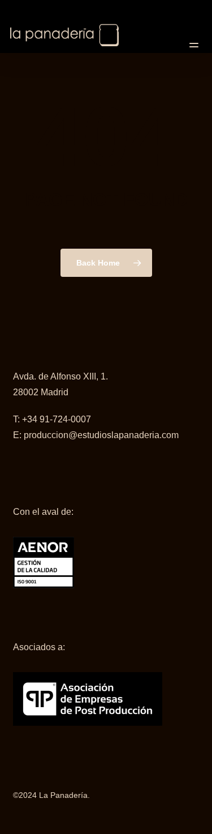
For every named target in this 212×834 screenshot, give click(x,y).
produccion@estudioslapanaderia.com (101, 435)
